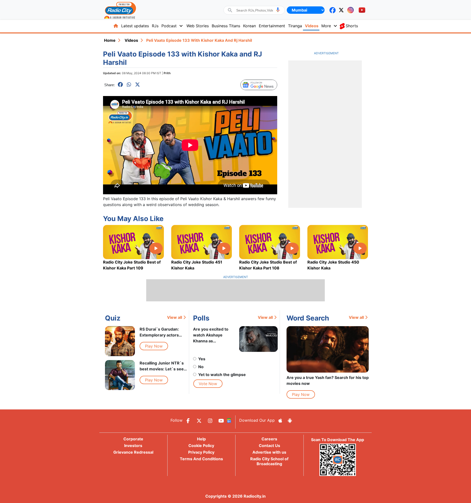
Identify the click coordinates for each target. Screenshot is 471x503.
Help (201, 438)
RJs (155, 25)
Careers (269, 438)
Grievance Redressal (133, 452)
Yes (201, 358)
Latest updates (135, 25)
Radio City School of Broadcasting (269, 461)
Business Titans (226, 25)
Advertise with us (269, 452)
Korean (249, 25)
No (201, 366)
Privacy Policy (201, 452)
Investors (133, 445)
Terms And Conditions (201, 458)
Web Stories (197, 25)
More (326, 25)
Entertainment (272, 25)
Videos (311, 25)
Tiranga (295, 25)
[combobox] (254, 10)
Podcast (169, 25)
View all (174, 317)
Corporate (133, 438)
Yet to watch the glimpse (222, 374)
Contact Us (269, 445)
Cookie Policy (201, 445)
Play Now (154, 346)
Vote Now (208, 383)
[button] (278, 9)
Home (110, 40)
